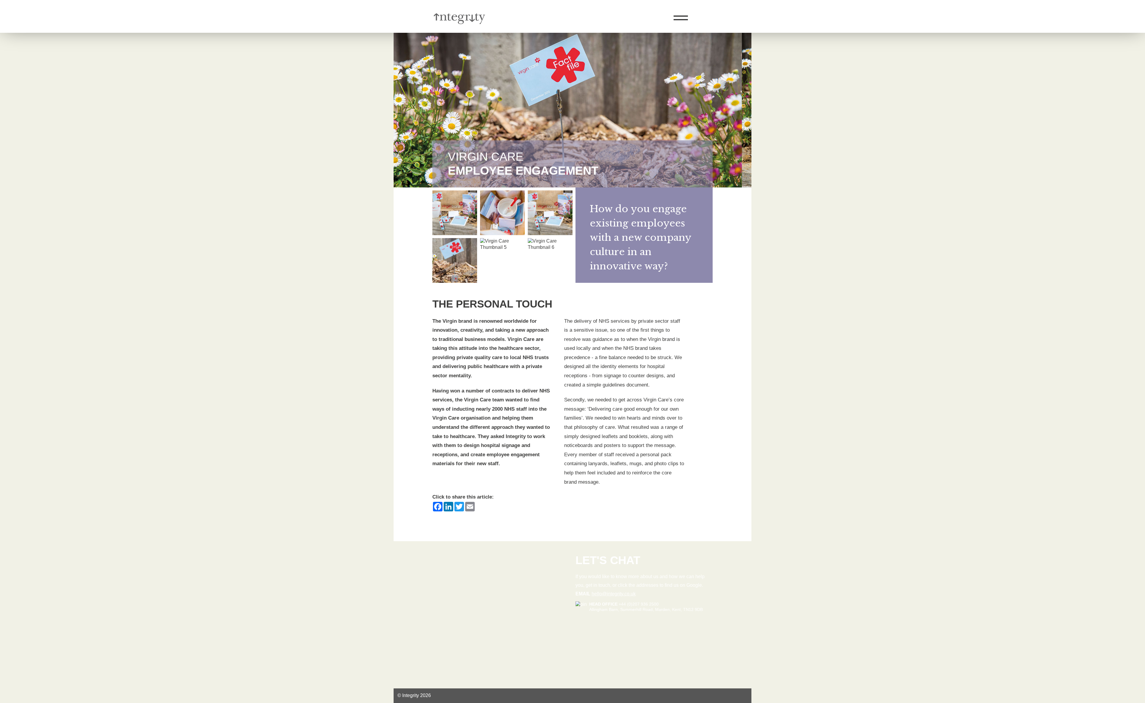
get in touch (598, 585)
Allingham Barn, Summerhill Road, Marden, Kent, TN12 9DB (646, 609)
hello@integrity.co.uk (614, 593)
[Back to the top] (1126, 77)
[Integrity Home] (468, 29)
